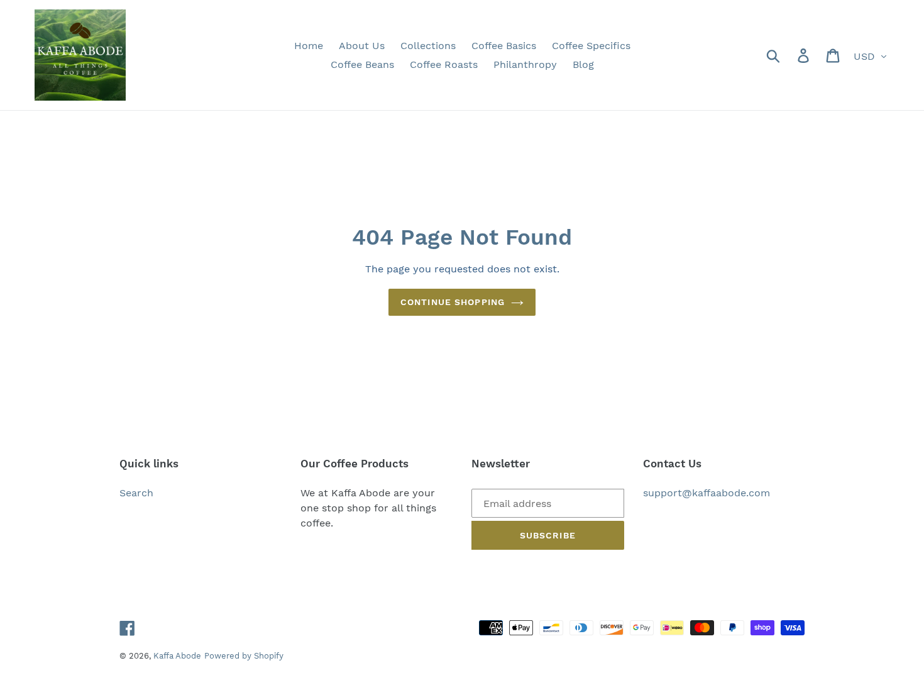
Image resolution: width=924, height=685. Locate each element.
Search (136, 493)
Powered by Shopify (243, 655)
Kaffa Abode (177, 655)
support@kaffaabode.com (706, 493)
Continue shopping (452, 302)
